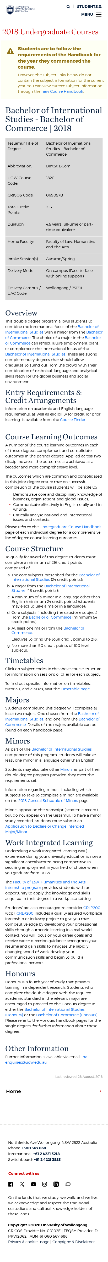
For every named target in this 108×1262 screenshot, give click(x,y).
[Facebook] (11, 1184)
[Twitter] (22, 1184)
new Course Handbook (62, 91)
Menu (87, 14)
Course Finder (72, 419)
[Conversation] (67, 1184)
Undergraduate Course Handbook (70, 527)
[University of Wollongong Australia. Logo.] (21, 10)
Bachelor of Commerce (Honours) (67, 1015)
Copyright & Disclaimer (73, 1241)
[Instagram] (45, 1184)
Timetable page (75, 689)
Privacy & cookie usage (28, 1241)
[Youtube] (33, 1184)
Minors (67, 769)
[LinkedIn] (56, 1184)
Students (87, 6)
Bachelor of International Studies (35, 354)
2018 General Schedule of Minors (48, 800)
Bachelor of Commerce (49, 617)
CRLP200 (91, 907)
